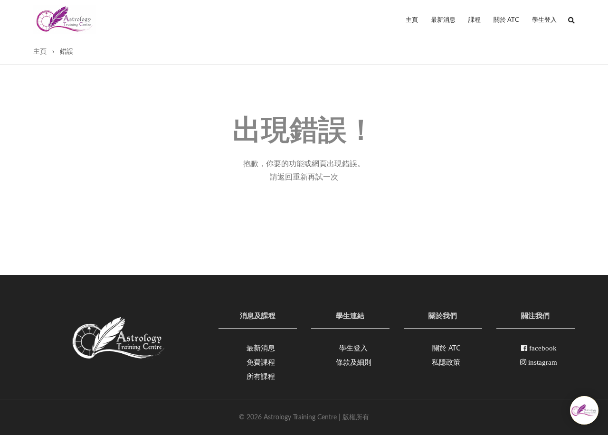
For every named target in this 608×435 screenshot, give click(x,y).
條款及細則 (353, 362)
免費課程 (261, 362)
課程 (474, 20)
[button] (571, 20)
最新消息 (443, 20)
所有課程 (261, 376)
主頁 (412, 20)
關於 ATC (506, 20)
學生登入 (544, 20)
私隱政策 (446, 362)
